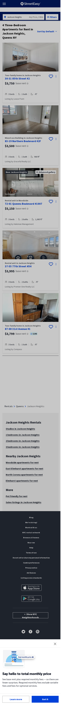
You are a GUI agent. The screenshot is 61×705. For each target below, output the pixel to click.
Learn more (16, 699)
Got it (45, 699)
